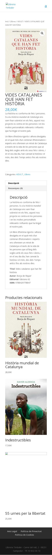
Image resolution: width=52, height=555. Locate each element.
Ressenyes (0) (15, 188)
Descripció (13, 183)
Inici (7, 21)
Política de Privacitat (31, 531)
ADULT (20, 21)
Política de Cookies (24, 534)
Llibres (13, 21)
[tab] (26, 183)
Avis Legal (12, 531)
